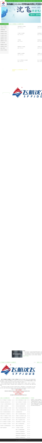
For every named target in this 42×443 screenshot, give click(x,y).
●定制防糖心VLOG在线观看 (4, 46)
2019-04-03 (13, 425)
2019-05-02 (13, 427)
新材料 (41, 400)
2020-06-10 (13, 417)
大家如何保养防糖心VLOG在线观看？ (20, 421)
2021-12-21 (28, 419)
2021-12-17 (28, 423)
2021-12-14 (28, 425)
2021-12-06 (28, 433)
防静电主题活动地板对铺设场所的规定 (21, 417)
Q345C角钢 (34, 404)
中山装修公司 (36, 399)
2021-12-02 (28, 437)
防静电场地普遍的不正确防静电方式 (20, 433)
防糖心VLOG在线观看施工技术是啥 (20, 419)
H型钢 (32, 404)
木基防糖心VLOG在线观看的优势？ (20, 431)
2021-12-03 (28, 435)
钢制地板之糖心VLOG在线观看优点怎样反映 (21, 435)
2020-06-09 (13, 419)
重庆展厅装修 (37, 400)
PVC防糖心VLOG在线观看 (21, 33)
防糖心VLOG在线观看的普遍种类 (20, 429)
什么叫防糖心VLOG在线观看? (19, 427)
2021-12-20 (28, 421)
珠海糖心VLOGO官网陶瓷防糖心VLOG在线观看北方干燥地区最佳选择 (5, 417)
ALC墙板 (39, 401)
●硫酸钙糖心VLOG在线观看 (4, 40)
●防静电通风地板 (3, 29)
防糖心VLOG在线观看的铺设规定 (20, 423)
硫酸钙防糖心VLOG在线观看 (21, 46)
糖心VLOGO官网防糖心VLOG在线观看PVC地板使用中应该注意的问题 (5, 423)
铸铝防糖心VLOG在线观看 (21, 53)
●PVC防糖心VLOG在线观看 (4, 35)
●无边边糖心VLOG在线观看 (4, 33)
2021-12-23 (28, 417)
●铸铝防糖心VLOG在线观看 (4, 44)
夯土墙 (34, 402)
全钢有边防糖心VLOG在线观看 (22, 26)
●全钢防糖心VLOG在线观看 (4, 31)
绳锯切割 (37, 404)
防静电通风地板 (40, 33)
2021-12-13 (28, 427)
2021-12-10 (28, 429)
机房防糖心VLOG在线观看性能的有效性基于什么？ (5, 425)
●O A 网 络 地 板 (3, 42)
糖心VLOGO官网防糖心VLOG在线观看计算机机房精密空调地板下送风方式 (5, 421)
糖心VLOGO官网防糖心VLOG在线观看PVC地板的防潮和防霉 (5, 419)
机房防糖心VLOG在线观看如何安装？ (20, 437)
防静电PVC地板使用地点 (3, 427)
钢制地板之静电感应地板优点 (19, 425)
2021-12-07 (28, 431)
